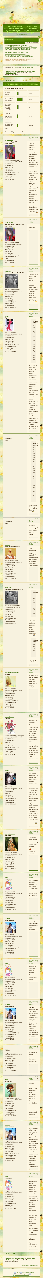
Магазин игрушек (13, 30)
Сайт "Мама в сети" (15, 26)
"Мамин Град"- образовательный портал (21, 27)
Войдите (16, 67)
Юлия (6, 316)
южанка (7, 545)
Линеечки (33, 28)
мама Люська (9, 717)
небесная (8, 271)
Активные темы (21, 34)
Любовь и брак (11, 73)
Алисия (7, 918)
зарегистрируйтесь (27, 67)
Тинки (6, 770)
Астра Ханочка (10, 834)
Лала (6, 877)
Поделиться (32, 137)
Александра (9, 140)
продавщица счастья (12, 672)
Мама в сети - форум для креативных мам (20, 71)
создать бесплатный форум (30, 1265)
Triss (6, 1080)
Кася (6, 1049)
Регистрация (29, 56)
